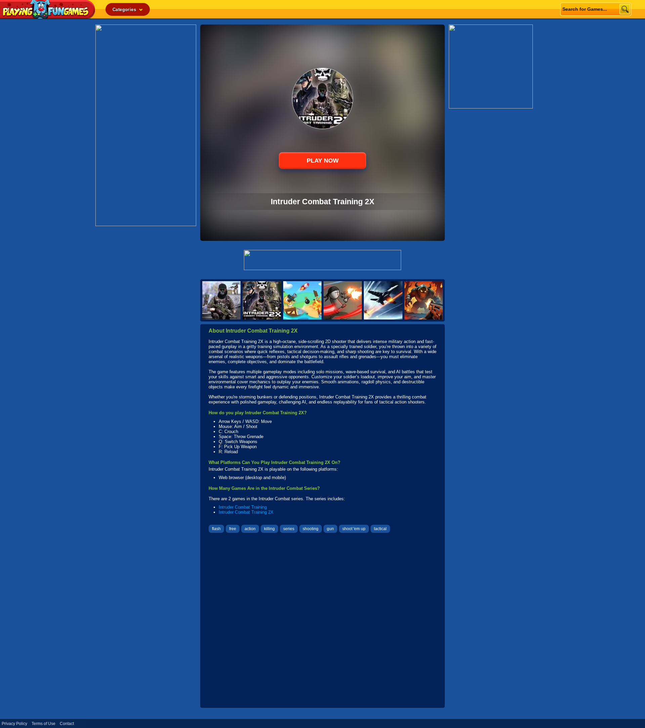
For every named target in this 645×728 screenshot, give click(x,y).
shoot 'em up (354, 528)
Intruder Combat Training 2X (246, 512)
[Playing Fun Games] (47, 16)
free (232, 528)
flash (216, 528)
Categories (125, 9)
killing (269, 528)
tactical (380, 528)
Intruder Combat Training (243, 507)
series (288, 528)
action (250, 528)
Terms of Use (43, 723)
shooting (310, 528)
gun (330, 528)
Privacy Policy (14, 723)
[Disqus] (322, 621)
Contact (67, 723)
